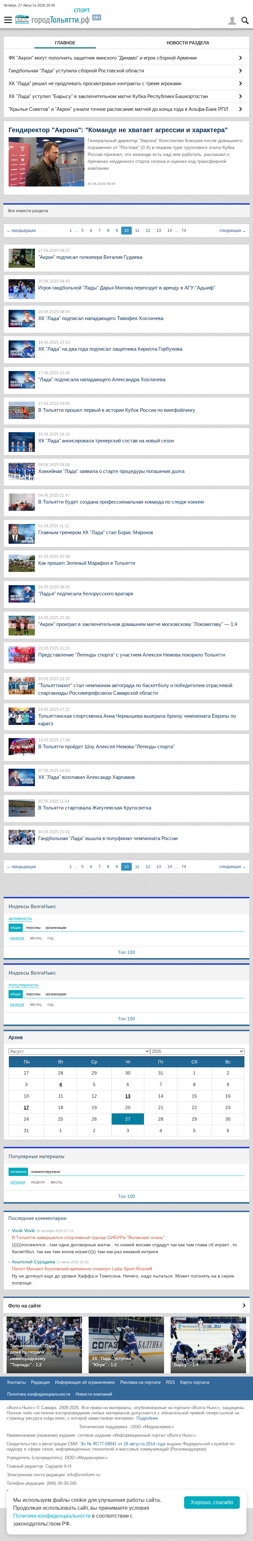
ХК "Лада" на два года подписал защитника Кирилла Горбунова (110, 349)
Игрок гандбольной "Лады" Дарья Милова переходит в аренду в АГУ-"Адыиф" (126, 287)
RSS (170, 1382)
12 (148, 230)
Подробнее (147, 1418)
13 (158, 230)
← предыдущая (21, 230)
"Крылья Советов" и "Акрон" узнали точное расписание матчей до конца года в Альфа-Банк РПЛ (118, 109)
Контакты (16, 1382)
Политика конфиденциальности (38, 1394)
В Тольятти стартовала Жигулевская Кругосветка (94, 807)
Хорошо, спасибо (212, 1502)
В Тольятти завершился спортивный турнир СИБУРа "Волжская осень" (88, 1237)
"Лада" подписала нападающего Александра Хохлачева (101, 379)
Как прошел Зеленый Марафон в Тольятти (86, 563)
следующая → (232, 230)
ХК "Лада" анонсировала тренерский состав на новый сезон (106, 440)
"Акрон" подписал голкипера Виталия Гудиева (90, 257)
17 (26, 1107)
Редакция (40, 1382)
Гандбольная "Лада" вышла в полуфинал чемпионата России (108, 838)
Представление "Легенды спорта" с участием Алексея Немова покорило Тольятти (131, 655)
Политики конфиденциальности (52, 1516)
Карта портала (194, 1382)
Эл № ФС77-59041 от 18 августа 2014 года (122, 1443)
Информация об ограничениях (85, 1382)
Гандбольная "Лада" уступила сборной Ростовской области (76, 70)
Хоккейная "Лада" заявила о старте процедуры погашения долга (111, 471)
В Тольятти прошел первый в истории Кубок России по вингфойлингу (116, 410)
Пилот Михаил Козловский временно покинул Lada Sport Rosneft (82, 1268)
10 (126, 230)
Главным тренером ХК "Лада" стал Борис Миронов (95, 532)
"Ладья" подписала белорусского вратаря (85, 593)
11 (137, 230)
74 (184, 230)
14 (169, 230)
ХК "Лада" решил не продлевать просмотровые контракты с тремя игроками (95, 83)
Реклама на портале (140, 1382)
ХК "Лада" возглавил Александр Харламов (86, 777)
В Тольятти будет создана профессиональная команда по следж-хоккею (121, 502)
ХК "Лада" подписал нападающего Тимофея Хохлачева (100, 318)
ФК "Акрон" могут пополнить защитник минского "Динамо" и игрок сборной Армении (103, 58)
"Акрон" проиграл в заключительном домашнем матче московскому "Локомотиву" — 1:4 (137, 624)
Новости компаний (93, 1394)
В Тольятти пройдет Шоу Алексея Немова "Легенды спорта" (106, 746)
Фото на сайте (24, 1305)
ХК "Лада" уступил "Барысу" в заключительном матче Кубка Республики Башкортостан (108, 96)
